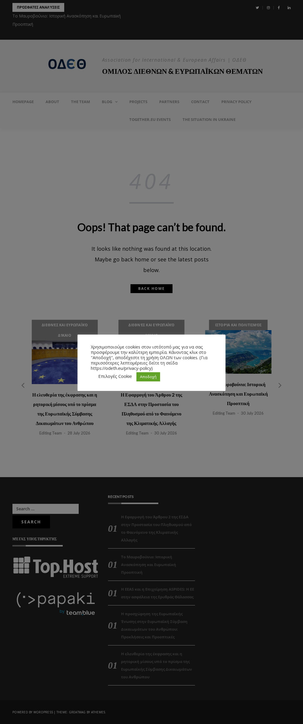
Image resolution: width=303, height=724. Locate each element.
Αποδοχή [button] (148, 376)
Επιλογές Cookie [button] (115, 376)
